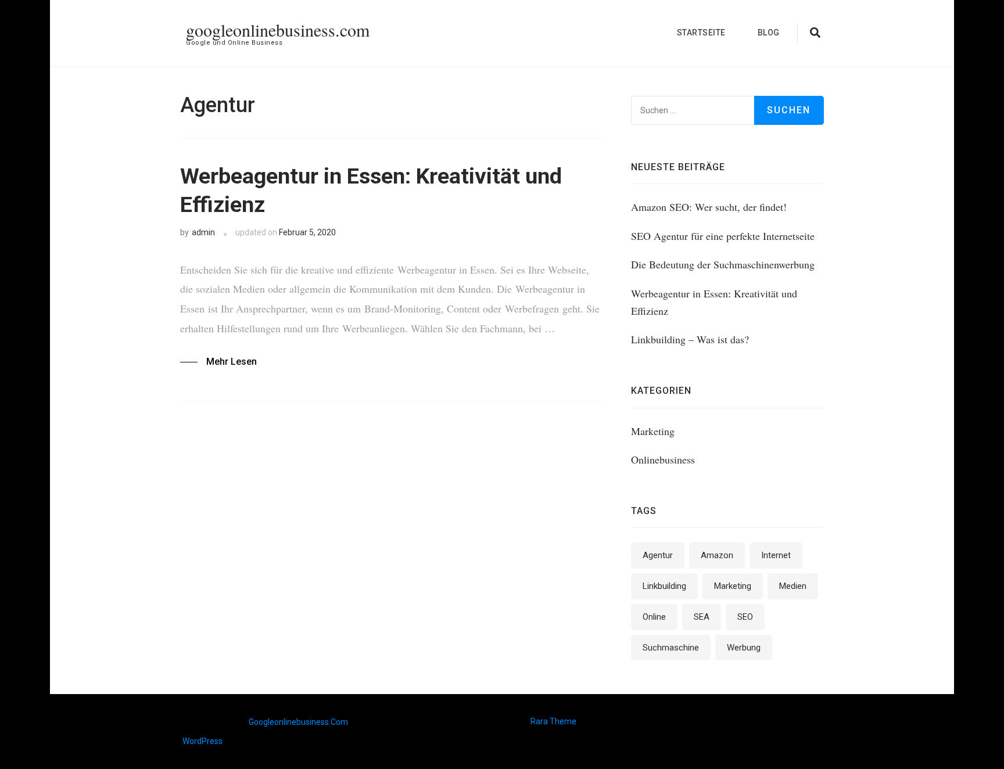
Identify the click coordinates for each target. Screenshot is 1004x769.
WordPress (202, 741)
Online (654, 617)
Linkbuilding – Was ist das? (690, 339)
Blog (769, 32)
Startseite (701, 32)
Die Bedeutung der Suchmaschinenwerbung (723, 264)
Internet (776, 555)
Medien (792, 586)
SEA (701, 617)
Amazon (717, 555)
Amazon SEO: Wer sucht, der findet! (709, 207)
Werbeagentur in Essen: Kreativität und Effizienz (371, 190)
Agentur (658, 555)
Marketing (653, 431)
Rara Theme (553, 721)
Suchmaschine (671, 647)
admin (203, 232)
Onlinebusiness (663, 459)
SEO (745, 617)
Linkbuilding (664, 586)
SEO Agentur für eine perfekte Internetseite (723, 236)
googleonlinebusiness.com (278, 29)
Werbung (744, 647)
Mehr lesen (231, 361)
